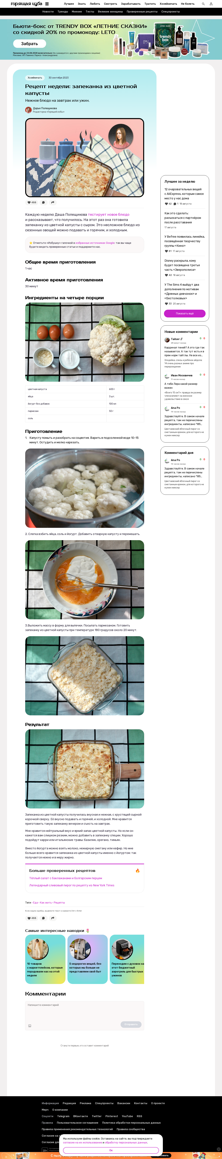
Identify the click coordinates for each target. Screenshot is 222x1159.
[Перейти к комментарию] (185, 353)
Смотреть (110, 3)
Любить (95, 3)
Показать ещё (185, 313)
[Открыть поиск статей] (203, 4)
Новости (48, 11)
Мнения (77, 11)
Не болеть (188, 3)
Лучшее (69, 3)
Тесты (90, 11)
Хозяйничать (168, 3)
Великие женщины (110, 11)
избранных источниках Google (95, 242)
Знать (82, 3)
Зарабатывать (131, 3)
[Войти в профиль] (211, 4)
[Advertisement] (184, 122)
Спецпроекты (170, 11)
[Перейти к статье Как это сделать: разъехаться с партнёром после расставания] (185, 220)
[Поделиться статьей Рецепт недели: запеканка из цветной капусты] (53, 202)
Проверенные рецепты (142, 11)
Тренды (63, 11)
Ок (111, 1150)
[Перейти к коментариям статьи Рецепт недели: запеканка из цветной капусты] (43, 202)
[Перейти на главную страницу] (26, 3)
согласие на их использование (82, 1142)
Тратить (150, 3)
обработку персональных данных (126, 1142)
